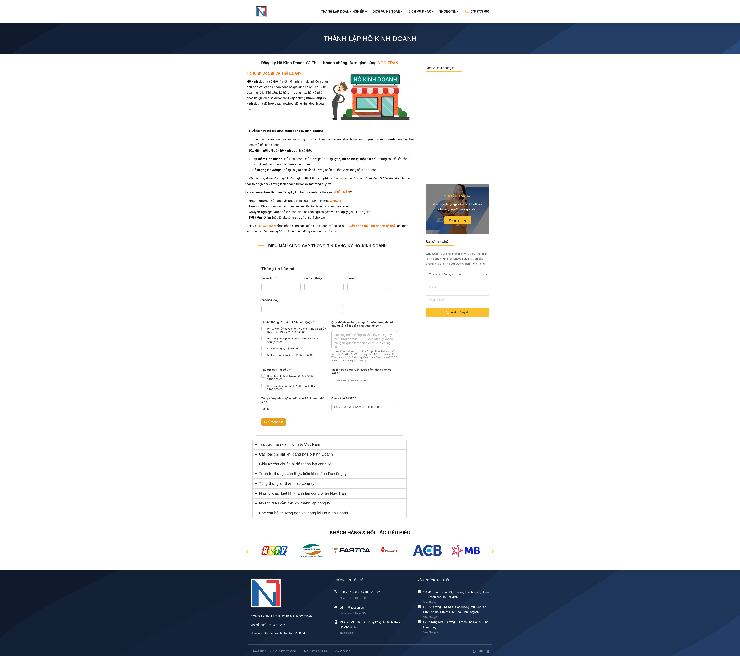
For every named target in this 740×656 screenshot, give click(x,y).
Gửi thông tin (273, 422)
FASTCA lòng (270, 300)
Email (351, 278)
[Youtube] (481, 651)
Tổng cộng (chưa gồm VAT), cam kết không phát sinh (293, 400)
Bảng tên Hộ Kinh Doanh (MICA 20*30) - (291, 377)
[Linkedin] (487, 651)
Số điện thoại (313, 278)
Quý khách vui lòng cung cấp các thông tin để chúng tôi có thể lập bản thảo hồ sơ (362, 324)
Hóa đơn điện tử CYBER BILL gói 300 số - (292, 387)
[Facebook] (474, 651)
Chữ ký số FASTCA (344, 398)
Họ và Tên (268, 278)
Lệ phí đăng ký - (285, 348)
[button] (247, 551)
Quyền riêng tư (343, 650)
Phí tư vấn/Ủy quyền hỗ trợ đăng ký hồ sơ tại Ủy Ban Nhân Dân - (296, 330)
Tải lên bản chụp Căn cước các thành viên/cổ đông (361, 371)
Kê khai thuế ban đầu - (290, 354)
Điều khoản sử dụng (315, 650)
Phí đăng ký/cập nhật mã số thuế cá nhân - (293, 340)
